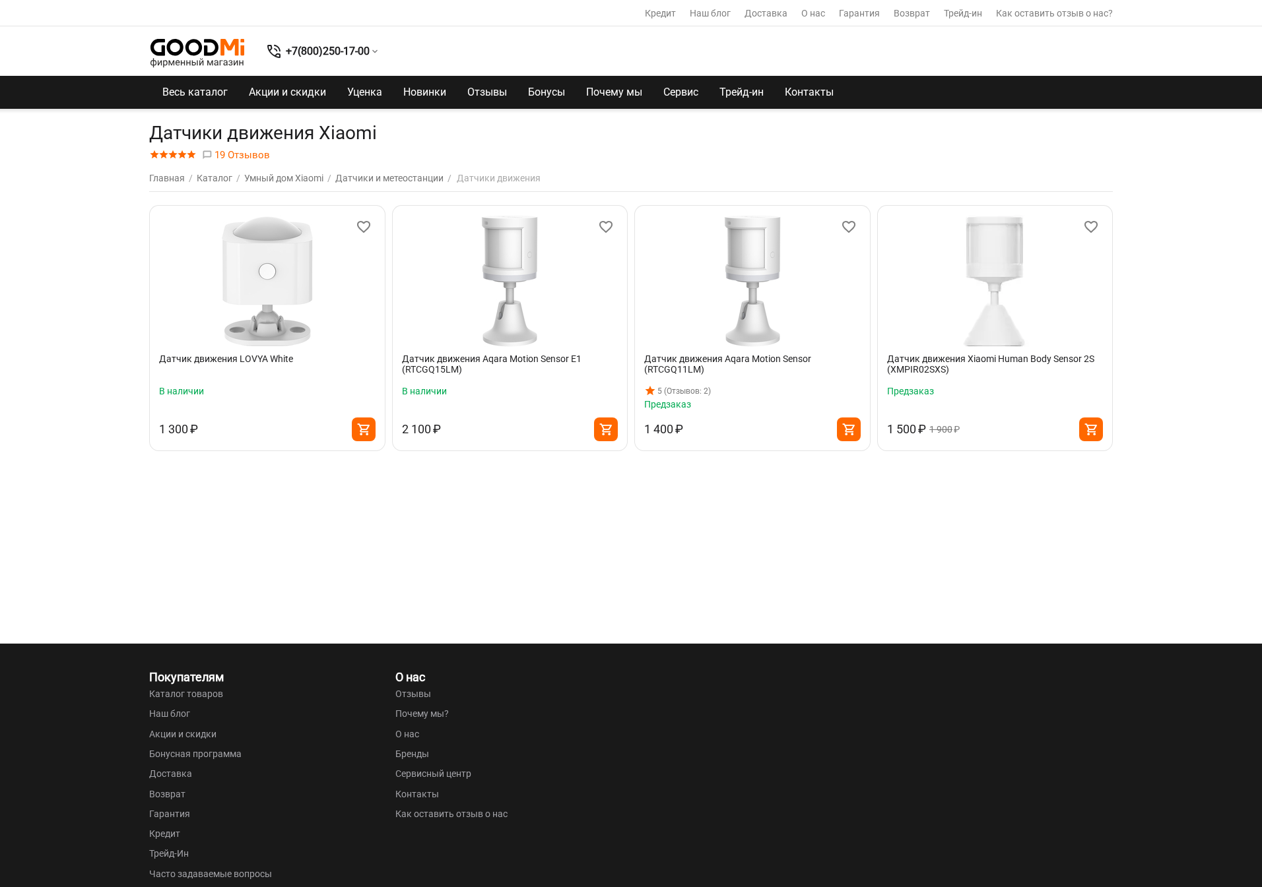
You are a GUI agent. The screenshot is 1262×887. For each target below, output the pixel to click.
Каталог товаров (186, 693)
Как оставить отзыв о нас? (1054, 13)
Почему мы (614, 92)
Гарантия (859, 13)
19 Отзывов (241, 155)
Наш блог (710, 13)
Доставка (766, 13)
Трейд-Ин (169, 853)
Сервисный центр (433, 773)
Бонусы (546, 92)
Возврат (912, 13)
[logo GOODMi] (197, 53)
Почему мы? (422, 713)
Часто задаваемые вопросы (210, 874)
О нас (813, 13)
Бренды (412, 754)
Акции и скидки (287, 92)
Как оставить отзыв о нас (451, 814)
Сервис (680, 92)
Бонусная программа (195, 754)
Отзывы (487, 92)
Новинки (424, 92)
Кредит (660, 13)
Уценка (364, 92)
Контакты (809, 92)
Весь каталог (195, 92)
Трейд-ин (963, 13)
